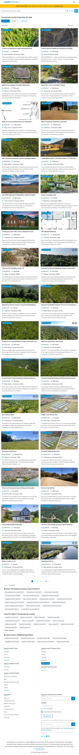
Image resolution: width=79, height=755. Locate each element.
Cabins (6, 687)
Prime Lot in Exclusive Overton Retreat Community (18, 488)
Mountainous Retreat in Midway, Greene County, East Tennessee (58, 269)
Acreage (6, 652)
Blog (5, 712)
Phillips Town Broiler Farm (49, 414)
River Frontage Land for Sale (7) (14, 605)
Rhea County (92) (40, 617)
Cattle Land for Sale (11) (58, 602)
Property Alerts (8, 709)
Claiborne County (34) (67, 624)
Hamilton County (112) (11, 617)
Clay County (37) (53, 624)
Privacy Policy (47, 730)
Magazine (7, 706)
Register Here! (59, 6)
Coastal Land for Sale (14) (64, 599)
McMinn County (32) (11, 627)
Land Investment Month (11, 714)
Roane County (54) (58, 620)
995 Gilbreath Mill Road (48, 231)
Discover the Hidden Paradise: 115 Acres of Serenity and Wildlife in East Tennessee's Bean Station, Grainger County (59, 305)
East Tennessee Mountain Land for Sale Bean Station (19, 158)
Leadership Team (9, 701)
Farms (6, 654)
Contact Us (46, 716)
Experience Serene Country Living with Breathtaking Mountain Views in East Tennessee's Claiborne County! (19, 305)
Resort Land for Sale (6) (33, 605)
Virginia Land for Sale (63, 641)
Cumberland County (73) (12, 620)
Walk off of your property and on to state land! (17, 121)
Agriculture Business (10, 676)
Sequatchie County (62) (43, 620)
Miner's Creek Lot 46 (8, 561)
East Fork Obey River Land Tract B (52, 341)
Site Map (6, 717)
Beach (6, 685)
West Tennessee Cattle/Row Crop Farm (54, 121)
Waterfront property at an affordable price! (16, 85)
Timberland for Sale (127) (34, 592)
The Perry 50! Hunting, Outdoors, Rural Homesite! (57, 524)
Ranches (6, 657)
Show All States (45, 663)
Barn (5, 679)
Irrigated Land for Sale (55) (12, 599)
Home (5, 585)
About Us (7, 698)
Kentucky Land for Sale (59, 638)
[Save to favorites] (34, 30)
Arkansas (44, 660)
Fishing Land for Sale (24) (47, 599)
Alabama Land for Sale (11, 638)
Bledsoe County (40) (40, 624)
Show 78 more (9, 630)
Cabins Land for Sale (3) (12, 609)
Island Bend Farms (47, 561)
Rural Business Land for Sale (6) (52, 605)
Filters (24, 21)
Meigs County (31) (25, 627)
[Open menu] (74, 2)
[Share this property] (37, 30)
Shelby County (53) (10, 624)
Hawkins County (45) (25, 624)
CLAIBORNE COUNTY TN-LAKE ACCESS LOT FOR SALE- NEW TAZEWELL (58, 159)
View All (6, 660)
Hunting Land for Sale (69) (12, 595)
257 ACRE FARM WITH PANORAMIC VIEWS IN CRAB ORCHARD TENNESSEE (18, 195)
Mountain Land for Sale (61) (31, 595)
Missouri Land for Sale (28, 641)
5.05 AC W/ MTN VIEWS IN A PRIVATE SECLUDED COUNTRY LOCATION (56, 49)
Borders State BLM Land (11, 682)
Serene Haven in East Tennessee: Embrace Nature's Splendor (18, 378)
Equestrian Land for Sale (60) (50, 595)
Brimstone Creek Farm (9, 451)
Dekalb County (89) (53, 617)
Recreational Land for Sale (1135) (14, 592)
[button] (30, 581)
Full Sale (6, 667)
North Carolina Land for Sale (45, 641)
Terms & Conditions (69, 728)
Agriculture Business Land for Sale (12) (38, 602)
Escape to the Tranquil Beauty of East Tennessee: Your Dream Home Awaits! (19, 342)
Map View (40, 749)
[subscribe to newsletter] (73, 724)
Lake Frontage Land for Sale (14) (14, 602)
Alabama (44, 652)
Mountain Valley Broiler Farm (50, 451)
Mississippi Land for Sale (12, 641)
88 (46, 581)
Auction (6, 669)
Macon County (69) (27, 620)
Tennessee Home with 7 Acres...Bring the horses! (17, 231)
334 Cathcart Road (8, 414)
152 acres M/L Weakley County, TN (13, 268)
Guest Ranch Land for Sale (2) (30, 609)
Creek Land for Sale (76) (51, 592)
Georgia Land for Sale (43, 638)
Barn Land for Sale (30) (30, 599)
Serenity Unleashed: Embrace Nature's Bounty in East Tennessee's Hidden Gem (58, 378)
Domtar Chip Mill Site (48, 488)
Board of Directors (9, 703)
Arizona (43, 657)
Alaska (43, 654)
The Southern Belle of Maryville (12, 524)
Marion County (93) (26, 617)
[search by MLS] (73, 698)
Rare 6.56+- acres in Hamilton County (53, 85)
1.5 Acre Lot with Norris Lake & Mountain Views (17, 48)
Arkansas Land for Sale (27, 638)
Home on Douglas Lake (48, 195)
